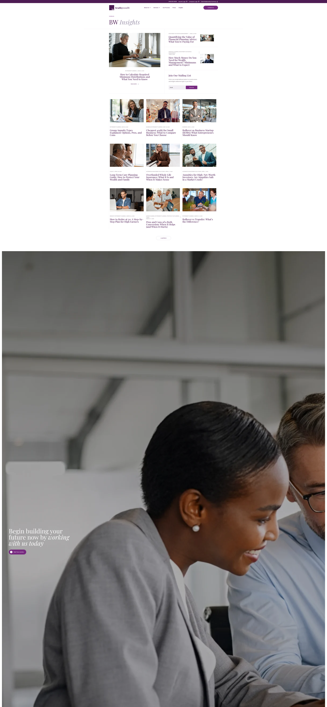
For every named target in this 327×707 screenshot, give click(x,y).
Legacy (112, 171)
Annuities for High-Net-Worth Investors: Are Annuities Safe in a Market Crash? (198, 177)
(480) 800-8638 (173, 1)
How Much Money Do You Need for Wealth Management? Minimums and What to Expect (182, 61)
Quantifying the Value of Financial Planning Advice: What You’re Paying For (183, 39)
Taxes (147, 217)
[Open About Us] (150, 7)
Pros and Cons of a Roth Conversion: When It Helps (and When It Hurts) (160, 224)
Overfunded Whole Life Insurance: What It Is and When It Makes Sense (160, 177)
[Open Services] (159, 7)
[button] (163, 238)
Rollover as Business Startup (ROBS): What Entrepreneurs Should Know (198, 133)
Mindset (112, 216)
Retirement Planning (115, 127)
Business (148, 127)
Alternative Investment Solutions (155, 171)
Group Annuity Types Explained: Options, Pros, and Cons (126, 133)
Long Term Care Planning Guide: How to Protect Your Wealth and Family (124, 177)
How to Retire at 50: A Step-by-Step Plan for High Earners (126, 220)
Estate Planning (150, 216)
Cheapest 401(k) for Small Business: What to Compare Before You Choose (161, 133)
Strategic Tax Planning (173, 216)
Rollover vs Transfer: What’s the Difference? (197, 220)
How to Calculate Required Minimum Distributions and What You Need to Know (135, 77)
